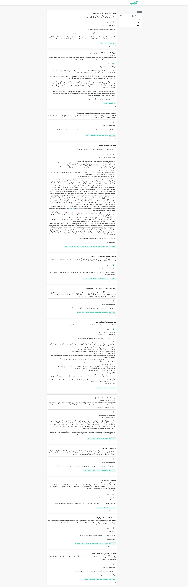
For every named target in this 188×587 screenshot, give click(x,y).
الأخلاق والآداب (112, 388)
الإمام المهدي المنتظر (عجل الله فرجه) (101, 278)
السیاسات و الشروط (54, 2)
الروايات (85, 278)
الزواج (106, 135)
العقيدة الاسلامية (96, 246)
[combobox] (93, 2)
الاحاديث (106, 43)
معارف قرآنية (113, 246)
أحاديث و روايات (112, 43)
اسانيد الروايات (105, 470)
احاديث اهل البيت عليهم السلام (96, 543)
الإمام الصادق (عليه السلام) (102, 438)
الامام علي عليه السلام (79, 543)
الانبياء (107, 246)
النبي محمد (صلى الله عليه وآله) (97, 135)
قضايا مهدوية (112, 278)
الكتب (83, 312)
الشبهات (93, 470)
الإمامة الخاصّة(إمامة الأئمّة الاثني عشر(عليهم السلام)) (97, 312)
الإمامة (89, 470)
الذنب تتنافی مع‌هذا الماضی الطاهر (71, 246)
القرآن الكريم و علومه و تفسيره (86, 246)
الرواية (101, 43)
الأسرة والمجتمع (112, 103)
